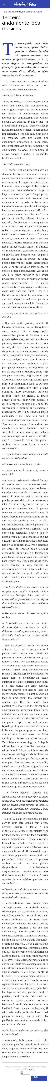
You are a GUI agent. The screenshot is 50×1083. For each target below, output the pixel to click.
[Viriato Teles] (25, 4)
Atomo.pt (31, 1069)
